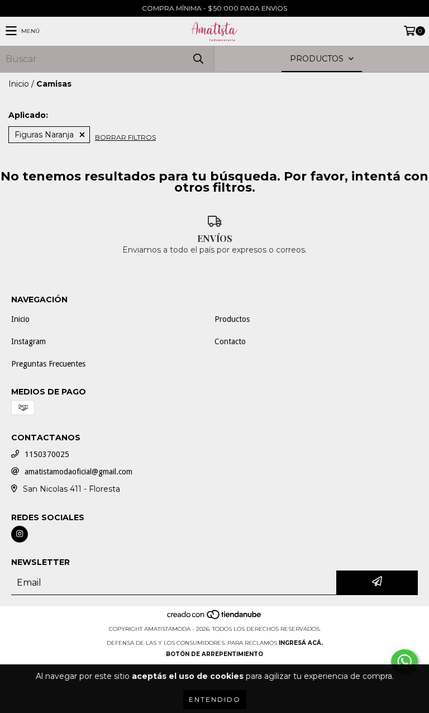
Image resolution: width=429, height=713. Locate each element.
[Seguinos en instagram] (19, 534)
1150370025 (47, 454)
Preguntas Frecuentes (48, 363)
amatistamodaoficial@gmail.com (78, 471)
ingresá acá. (301, 643)
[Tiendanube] (215, 617)
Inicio (18, 84)
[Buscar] (198, 59)
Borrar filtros (125, 137)
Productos (232, 319)
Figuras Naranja (44, 135)
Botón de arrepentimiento (214, 654)
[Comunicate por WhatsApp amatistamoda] (404, 661)
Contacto (230, 341)
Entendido (215, 699)
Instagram (28, 341)
